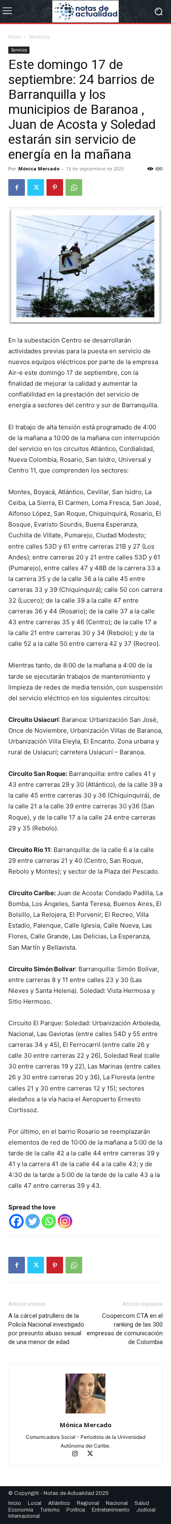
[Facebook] (16, 187)
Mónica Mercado (38, 168)
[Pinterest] (54, 187)
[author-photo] (85, 1413)
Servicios (39, 36)
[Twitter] (35, 187)
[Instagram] (65, 1221)
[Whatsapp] (49, 1221)
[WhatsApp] (74, 187)
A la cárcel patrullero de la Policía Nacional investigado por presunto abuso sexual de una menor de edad (46, 1329)
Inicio (14, 36)
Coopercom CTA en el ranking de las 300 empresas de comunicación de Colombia (125, 1329)
